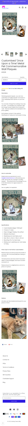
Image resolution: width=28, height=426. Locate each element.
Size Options (5, 77)
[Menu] (25, 7)
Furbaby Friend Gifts (16, 421)
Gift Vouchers (7, 375)
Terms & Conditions (8, 367)
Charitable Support (8, 378)
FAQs (4, 363)
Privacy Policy (6, 371)
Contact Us (6, 359)
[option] (14, 24)
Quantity (22, 77)
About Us (5, 356)
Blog (4, 382)
